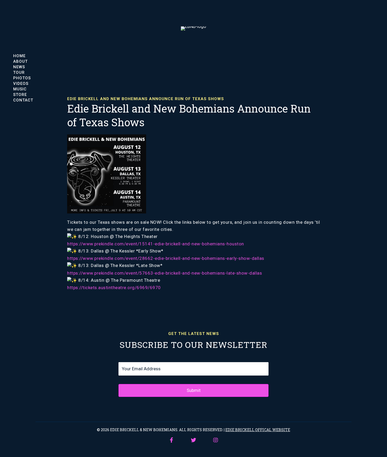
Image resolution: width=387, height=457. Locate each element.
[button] (171, 440)
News (19, 67)
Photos (22, 78)
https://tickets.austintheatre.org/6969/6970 (114, 287)
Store (20, 94)
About (20, 61)
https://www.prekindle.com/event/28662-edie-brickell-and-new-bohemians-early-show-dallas (165, 258)
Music (20, 89)
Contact (23, 100)
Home (19, 56)
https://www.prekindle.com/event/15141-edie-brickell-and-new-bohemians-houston (155, 243)
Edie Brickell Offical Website (257, 429)
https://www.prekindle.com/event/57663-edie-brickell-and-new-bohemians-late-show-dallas (164, 273)
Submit (194, 390)
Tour (19, 72)
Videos (20, 83)
